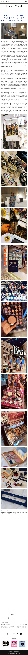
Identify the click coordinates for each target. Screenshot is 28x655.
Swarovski (9, 109)
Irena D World (14, 6)
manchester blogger (7, 620)
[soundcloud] (17, 634)
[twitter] (7, 634)
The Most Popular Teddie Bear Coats (22, 626)
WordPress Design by (14, 653)
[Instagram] (1, 1)
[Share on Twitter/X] (7, 618)
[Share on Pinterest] (8, 618)
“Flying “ (12, 74)
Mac (10, 91)
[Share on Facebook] (5, 618)
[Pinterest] (3, 1)
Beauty (10, 13)
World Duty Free (6, 49)
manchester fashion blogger (19, 620)
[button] (26, 1)
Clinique (4, 82)
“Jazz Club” (5, 76)
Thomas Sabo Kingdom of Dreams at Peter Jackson (7, 626)
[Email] (9, 1)
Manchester (5, 622)
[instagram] (10, 634)
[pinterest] (14, 634)
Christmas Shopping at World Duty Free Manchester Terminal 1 (14, 18)
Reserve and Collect (15, 60)
